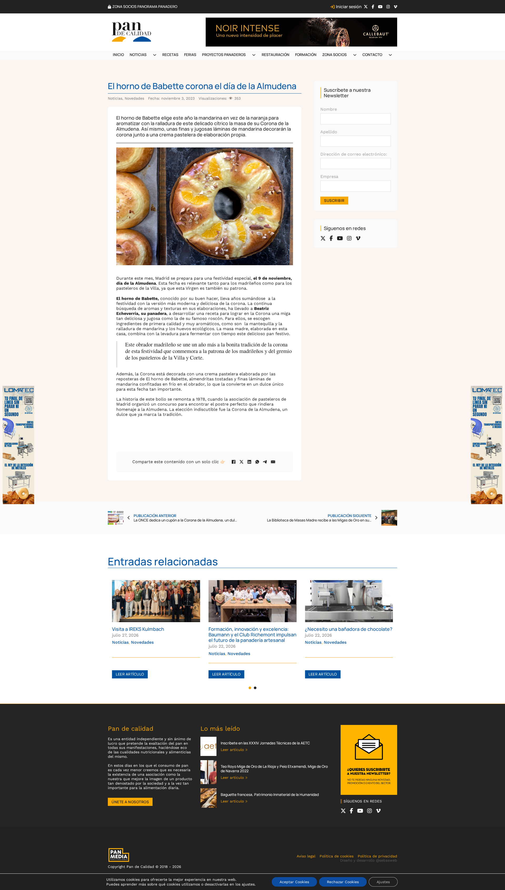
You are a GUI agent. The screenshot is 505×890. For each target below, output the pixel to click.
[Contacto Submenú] (390, 55)
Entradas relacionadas (163, 561)
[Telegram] (265, 462)
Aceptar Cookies (294, 882)
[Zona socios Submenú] (354, 55)
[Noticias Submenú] (154, 55)
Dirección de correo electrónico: (353, 154)
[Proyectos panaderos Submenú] (253, 55)
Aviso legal (306, 856)
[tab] (250, 688)
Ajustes (383, 882)
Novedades (134, 98)
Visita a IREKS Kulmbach (138, 629)
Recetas (170, 54)
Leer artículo (130, 674)
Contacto (372, 54)
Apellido (328, 131)
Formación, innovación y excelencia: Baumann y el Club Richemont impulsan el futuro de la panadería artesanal (252, 634)
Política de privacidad (377, 856)
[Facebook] (234, 462)
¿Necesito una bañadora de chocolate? (348, 629)
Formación (305, 54)
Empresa (329, 176)
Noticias (138, 54)
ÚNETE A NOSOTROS (130, 801)
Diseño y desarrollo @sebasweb (368, 860)
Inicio (118, 54)
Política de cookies (337, 856)
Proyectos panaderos (224, 54)
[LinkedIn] (249, 462)
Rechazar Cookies (343, 882)
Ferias (190, 54)
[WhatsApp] (257, 462)
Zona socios (334, 54)
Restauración (275, 54)
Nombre (328, 109)
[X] (241, 462)
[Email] (273, 462)
